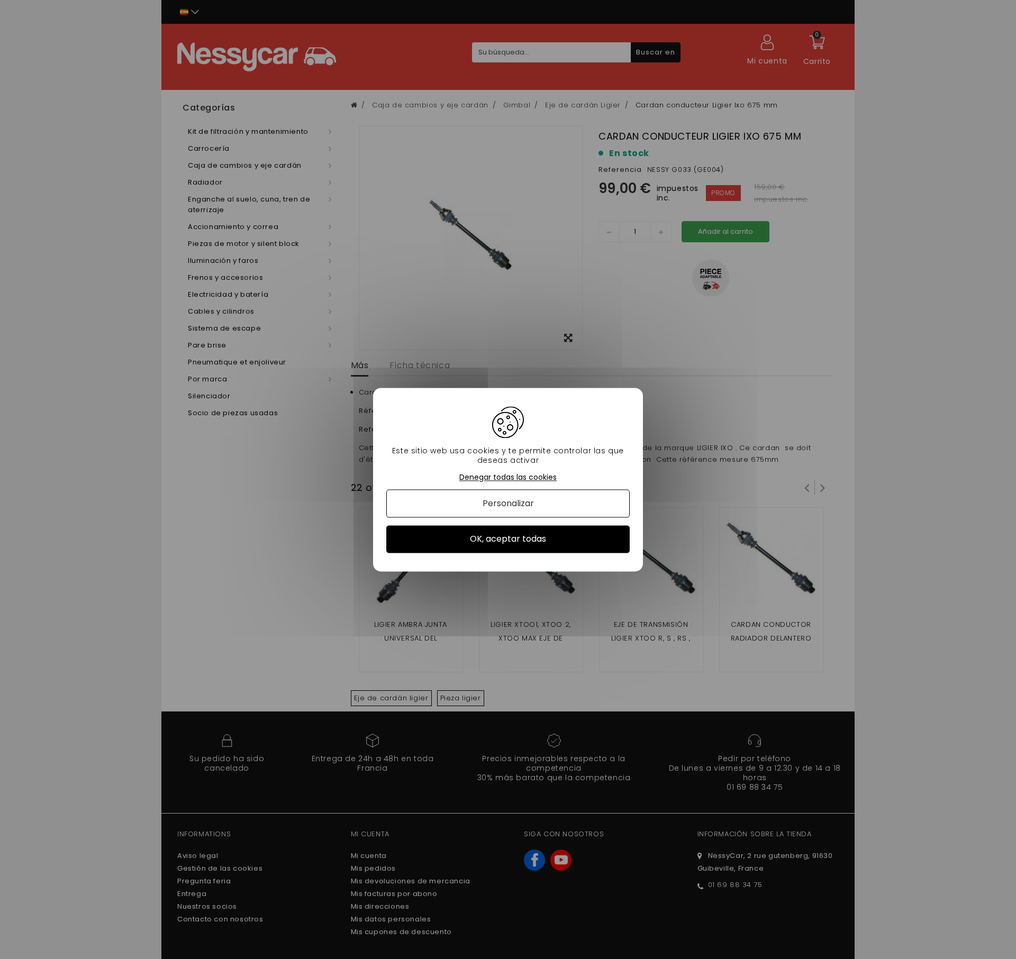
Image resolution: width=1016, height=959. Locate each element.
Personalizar (508, 504)
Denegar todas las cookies (508, 477)
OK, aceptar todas (508, 539)
